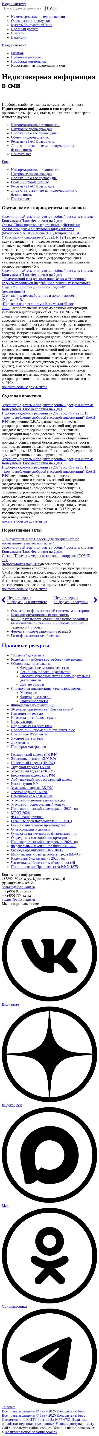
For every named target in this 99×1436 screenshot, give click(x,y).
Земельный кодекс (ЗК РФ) (32, 788)
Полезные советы (34, 701)
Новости (18, 33)
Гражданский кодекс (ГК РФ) (34, 754)
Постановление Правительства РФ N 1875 (44, 867)
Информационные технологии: (35, 125)
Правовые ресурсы (26, 57)
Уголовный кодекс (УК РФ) (33, 771)
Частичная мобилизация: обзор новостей (43, 863)
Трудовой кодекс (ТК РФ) (31, 767)
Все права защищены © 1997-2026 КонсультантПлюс (43, 1411)
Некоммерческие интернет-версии (38, 16)
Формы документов (35, 697)
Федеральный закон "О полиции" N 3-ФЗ (43, 846)
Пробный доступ (24, 29)
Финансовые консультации (32, 705)
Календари (28, 693)
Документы (20, 742)
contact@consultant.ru (18, 887)
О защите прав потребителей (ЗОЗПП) (41, 821)
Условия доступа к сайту (74, 1424)
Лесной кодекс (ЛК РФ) (29, 792)
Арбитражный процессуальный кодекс (41, 779)
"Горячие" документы (28, 655)
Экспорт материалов (27, 738)
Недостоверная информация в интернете (27, 600)
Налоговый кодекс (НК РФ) (33, 763)
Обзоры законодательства (31, 663)
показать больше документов (24, 387)
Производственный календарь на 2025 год (44, 808)
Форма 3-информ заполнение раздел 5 (41, 631)
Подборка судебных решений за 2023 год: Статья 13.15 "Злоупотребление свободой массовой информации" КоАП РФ (48, 417)
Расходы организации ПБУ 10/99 (37, 850)
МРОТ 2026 (20, 813)
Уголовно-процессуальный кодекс (38, 804)
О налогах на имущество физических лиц (44, 833)
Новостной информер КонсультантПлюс (43, 730)
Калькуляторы (22, 722)
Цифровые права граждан (31, 129)
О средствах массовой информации (39, 838)
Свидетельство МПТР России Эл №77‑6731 (36, 1419)
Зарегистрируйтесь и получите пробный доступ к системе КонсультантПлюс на (47, 219)
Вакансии (18, 37)
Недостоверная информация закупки (71, 600)
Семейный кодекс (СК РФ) (32, 796)
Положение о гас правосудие (34, 133)
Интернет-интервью (27, 713)
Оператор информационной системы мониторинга (51, 611)
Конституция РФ (24, 784)
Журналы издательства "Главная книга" (42, 709)
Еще (5, 162)
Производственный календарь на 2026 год (44, 842)
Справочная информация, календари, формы (46, 688)
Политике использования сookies (31, 1432)
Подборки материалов (28, 61)
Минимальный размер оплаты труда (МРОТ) (46, 854)
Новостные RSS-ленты (29, 734)
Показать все (21, 154)
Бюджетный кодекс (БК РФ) (33, 775)
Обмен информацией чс (30, 137)
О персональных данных (30, 829)
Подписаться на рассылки (31, 726)
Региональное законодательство (45, 672)
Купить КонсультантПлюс (31, 25)
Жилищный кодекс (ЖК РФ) (33, 759)
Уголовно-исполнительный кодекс (38, 800)
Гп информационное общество (35, 636)
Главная (17, 53)
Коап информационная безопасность (40, 615)
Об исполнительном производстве (38, 825)
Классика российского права (33, 718)
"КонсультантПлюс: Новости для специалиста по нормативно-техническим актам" (40, 541)
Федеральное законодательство (44, 668)
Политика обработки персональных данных (44, 1422)
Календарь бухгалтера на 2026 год (38, 858)
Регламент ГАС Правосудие (32, 141)
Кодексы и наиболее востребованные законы (46, 659)
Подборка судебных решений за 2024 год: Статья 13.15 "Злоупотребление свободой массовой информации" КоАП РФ (48, 471)
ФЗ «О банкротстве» (27, 817)
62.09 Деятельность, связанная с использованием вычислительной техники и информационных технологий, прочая (49, 623)
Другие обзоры (32, 684)
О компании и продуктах (31, 21)
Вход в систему (14, 4)
